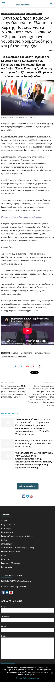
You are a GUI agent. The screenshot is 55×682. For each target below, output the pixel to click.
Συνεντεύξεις (6, 544)
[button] (51, 3)
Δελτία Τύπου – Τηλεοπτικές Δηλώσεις (13, 13)
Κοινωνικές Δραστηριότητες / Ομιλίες (17, 536)
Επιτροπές (5, 559)
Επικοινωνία (6, 567)
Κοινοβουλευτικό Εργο (10, 552)
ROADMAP (15, 353)
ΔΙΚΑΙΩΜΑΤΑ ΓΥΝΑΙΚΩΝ (43, 353)
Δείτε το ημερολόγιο (27, 486)
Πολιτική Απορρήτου (31, 678)
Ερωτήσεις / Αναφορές (11, 563)
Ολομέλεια (5, 555)
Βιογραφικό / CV (8, 525)
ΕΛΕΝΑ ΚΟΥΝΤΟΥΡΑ (8, 356)
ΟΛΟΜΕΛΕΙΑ (22, 356)
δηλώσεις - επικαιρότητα (33, 13)
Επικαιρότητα (7, 532)
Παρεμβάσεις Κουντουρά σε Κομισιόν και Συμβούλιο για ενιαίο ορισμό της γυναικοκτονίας (34, 443)
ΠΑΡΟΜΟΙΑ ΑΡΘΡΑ (9, 414)
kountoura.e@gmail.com (17, 587)
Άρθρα (4, 540)
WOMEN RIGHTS (26, 353)
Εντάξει (19, 678)
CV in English (6, 528)
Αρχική (4, 521)
